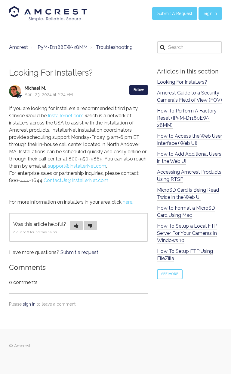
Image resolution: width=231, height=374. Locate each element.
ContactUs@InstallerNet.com (76, 180)
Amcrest (18, 47)
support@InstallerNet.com (77, 166)
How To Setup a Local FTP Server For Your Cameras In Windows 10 (187, 233)
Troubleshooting (114, 47)
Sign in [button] (210, 13)
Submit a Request (174, 13)
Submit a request (79, 252)
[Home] (48, 13)
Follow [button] (139, 90)
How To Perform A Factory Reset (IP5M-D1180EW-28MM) (187, 118)
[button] (76, 225)
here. (128, 202)
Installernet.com (66, 115)
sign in (29, 304)
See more (169, 274)
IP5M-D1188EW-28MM (62, 47)
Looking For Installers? (182, 82)
